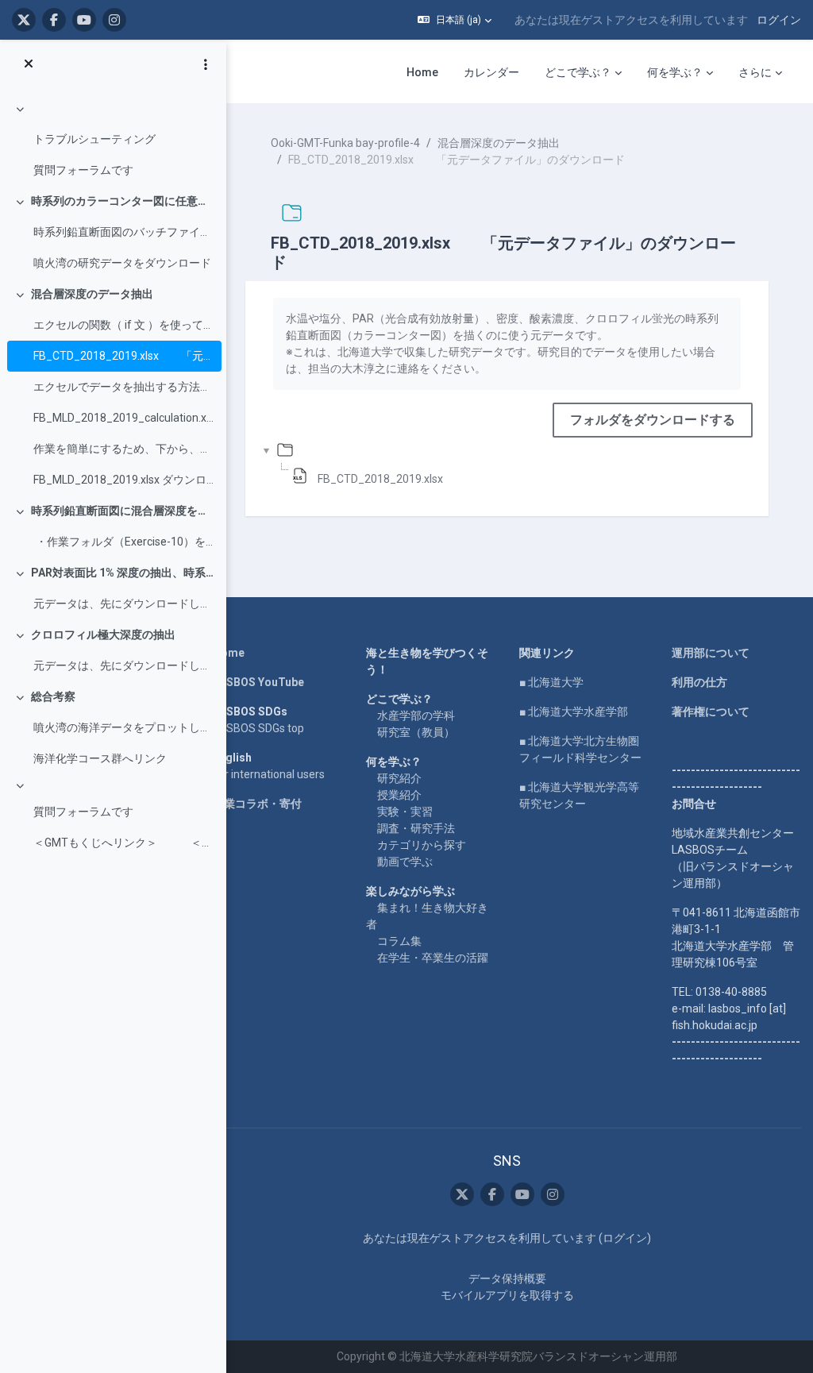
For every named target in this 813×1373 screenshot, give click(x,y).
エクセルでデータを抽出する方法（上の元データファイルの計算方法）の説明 (123, 386)
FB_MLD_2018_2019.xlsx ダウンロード (123, 479)
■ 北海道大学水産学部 (573, 711)
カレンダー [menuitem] (491, 72)
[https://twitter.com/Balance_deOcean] (24, 20)
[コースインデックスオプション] (205, 64)
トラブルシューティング (94, 139)
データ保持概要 (507, 1278)
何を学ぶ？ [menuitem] (675, 72)
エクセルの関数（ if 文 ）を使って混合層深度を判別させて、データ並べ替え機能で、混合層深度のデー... (123, 324)
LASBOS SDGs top (258, 728)
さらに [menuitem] (755, 72)
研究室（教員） (416, 732)
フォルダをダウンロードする (652, 419)
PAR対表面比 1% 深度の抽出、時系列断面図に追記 (122, 572)
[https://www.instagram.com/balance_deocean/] (114, 20)
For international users (269, 774)
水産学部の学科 (416, 715)
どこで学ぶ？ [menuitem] (578, 72)
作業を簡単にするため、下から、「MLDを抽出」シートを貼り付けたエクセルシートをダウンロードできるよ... (123, 448)
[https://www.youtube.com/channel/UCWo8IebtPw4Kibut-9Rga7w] (84, 20)
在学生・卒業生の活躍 (432, 957)
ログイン (779, 19)
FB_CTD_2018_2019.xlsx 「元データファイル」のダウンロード (123, 355)
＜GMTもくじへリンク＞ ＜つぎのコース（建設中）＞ (123, 842)
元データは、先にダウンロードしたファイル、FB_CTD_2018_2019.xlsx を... (123, 603)
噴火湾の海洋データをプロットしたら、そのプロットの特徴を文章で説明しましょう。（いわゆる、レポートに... (123, 727)
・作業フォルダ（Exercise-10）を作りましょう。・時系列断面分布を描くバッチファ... (123, 541)
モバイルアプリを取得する (507, 1295)
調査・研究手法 (416, 828)
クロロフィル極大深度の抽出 (103, 634)
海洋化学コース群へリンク (100, 758)
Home (229, 652)
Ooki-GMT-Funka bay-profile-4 (345, 143)
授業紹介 (399, 795)
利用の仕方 (699, 682)
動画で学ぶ (405, 861)
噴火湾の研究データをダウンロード (122, 262)
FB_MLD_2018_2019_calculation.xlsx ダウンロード (123, 417)
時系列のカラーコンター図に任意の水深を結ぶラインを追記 (122, 201)
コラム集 (399, 941)
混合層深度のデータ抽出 (92, 293)
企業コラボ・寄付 (257, 803)
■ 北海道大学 (551, 682)
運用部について (710, 652)
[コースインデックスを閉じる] (28, 64)
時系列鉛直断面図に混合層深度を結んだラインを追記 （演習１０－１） (122, 510)
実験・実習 (405, 811)
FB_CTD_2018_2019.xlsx (380, 478)
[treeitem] (113, 139)
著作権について (710, 711)
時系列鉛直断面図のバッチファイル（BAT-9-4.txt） (123, 232)
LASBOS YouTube (258, 682)
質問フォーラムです (83, 170)
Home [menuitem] (422, 72)
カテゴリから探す (421, 845)
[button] (454, 20)
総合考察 (53, 696)
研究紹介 (399, 778)
